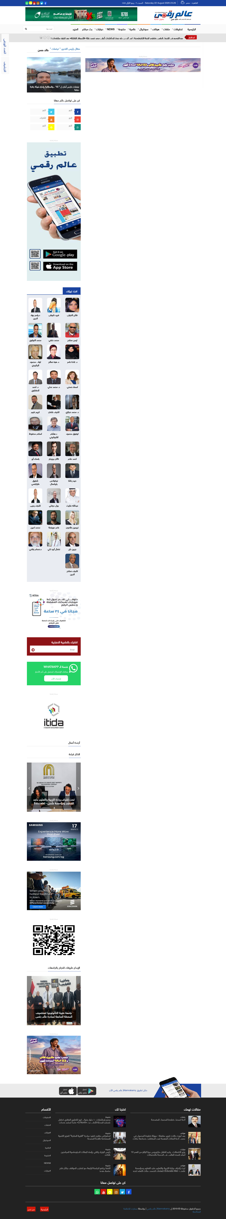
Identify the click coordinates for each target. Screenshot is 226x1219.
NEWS (111, 28)
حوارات (99, 28)
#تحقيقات (47, 1117)
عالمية (132, 28)
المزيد (75, 28)
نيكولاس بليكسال (54, 482)
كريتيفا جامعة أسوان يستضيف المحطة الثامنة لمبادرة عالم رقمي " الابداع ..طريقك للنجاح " (54, 1016)
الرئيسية (192, 28)
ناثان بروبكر (54, 458)
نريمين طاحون (72, 527)
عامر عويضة (54, 527)
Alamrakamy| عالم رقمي (158, 1208)
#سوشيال (47, 1140)
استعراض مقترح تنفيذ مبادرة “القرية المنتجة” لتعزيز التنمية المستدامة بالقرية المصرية (84, 1137)
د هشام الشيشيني (54, 435)
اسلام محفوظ (35, 433)
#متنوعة (47, 1155)
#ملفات (47, 1125)
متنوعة (122, 28)
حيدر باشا (72, 480)
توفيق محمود (72, 433)
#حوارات (47, 1170)
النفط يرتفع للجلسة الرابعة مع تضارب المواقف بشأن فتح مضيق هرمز (84, 1169)
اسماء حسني (72, 387)
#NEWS (47, 1163)
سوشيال (143, 28)
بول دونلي (54, 505)
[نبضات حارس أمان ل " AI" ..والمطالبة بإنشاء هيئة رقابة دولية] (54, 74)
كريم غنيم (35, 412)
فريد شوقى (54, 315)
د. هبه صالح (53, 361)
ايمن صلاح (72, 340)
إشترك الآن (56, 678)
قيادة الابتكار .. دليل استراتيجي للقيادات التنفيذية (54, 801)
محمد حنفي (54, 340)
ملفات (166, 28)
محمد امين (35, 527)
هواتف (155, 28)
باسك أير (35, 458)
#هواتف (47, 1132)
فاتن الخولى (72, 315)
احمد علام (72, 458)
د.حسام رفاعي (35, 549)
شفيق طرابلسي (35, 482)
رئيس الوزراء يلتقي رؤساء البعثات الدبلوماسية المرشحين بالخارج (85, 1153)
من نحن (31, 1209)
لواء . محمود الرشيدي (35, 363)
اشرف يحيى (35, 505)
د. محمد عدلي (54, 387)
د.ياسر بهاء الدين (35, 316)
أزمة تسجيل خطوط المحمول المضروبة (168, 1119)
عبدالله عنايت (72, 505)
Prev (29, 787)
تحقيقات (178, 28)
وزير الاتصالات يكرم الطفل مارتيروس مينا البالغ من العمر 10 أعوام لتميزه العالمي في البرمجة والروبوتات (158, 1153)
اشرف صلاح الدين (72, 572)
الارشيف (5, 67)
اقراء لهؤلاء (71, 291)
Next (78, 787)
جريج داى (72, 549)
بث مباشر (87, 28)
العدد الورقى (5, 46)
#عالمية (48, 1147)
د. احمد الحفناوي (35, 388)
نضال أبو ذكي (54, 549)
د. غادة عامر (72, 361)
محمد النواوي (35, 340)
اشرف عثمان (53, 412)
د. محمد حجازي (72, 412)
